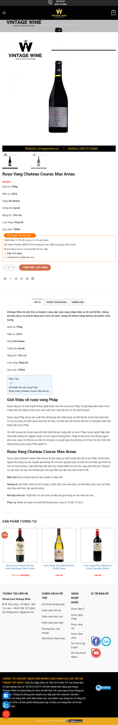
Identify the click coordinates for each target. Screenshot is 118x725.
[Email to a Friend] (21, 278)
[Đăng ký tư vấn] (6, 695)
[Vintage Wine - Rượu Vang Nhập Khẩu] (59, 12)
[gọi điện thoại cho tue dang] (6, 714)
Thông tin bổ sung (56, 302)
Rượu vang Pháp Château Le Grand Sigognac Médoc (98, 567)
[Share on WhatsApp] (5, 278)
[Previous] (2, 555)
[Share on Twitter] (16, 278)
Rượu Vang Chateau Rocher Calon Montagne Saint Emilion (20, 567)
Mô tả (37, 302)
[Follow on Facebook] (96, 641)
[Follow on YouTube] (96, 653)
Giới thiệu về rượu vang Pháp (23, 387)
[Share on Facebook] (10, 278)
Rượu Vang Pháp (67, 25)
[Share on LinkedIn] (32, 278)
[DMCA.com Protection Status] (74, 720)
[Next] (115, 555)
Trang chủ (46, 25)
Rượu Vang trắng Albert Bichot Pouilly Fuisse (59, 567)
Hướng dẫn (78, 302)
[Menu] (4, 13)
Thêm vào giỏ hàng (35, 267)
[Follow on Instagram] (106, 641)
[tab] (37, 302)
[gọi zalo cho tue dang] (6, 705)
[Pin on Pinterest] (27, 278)
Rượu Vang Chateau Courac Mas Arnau (29, 391)
